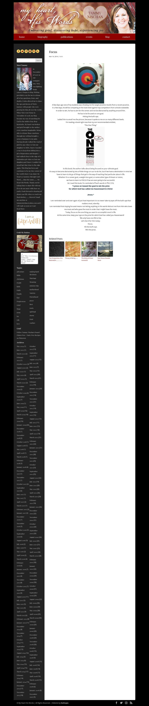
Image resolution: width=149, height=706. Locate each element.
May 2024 (20, 346)
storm (32, 315)
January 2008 (34, 690)
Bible (18, 275)
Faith (61, 56)
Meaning (33, 282)
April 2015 (20, 612)
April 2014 (20, 668)
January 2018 (21, 467)
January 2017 (21, 513)
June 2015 (20, 604)
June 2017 (20, 494)
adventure (20, 272)
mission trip (34, 286)
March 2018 (21, 457)
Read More (21, 209)
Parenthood (34, 297)
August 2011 (34, 478)
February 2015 (22, 619)
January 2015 (21, 623)
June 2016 (20, 548)
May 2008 (33, 673)
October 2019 (21, 393)
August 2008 (34, 661)
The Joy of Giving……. (71, 258)
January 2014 (21, 682)
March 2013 (34, 378)
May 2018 (20, 449)
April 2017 (20, 502)
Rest (31, 304)
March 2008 (34, 680)
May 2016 (20, 551)
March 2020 (21, 383)
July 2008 (33, 665)
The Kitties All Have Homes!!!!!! (87, 259)
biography (43, 36)
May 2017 (20, 498)
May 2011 (33, 489)
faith (18, 286)
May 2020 (20, 375)
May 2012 (33, 430)
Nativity (32, 293)
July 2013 (33, 363)
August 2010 (34, 537)
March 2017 (21, 506)
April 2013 (33, 374)
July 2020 (20, 371)
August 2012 (34, 419)
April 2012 (33, 434)
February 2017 (22, 509)
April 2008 (33, 676)
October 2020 (22, 364)
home (22, 36)
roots (31, 308)
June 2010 (33, 545)
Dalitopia (64, 703)
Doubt (19, 283)
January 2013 (34, 388)
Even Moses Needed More (104, 259)
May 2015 (20, 608)
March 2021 (21, 354)
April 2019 (20, 411)
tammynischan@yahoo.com (27, 203)
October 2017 (21, 484)
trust (31, 319)
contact (126, 36)
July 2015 (20, 600)
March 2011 (34, 496)
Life (18, 320)
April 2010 (33, 552)
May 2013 (33, 371)
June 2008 (33, 669)
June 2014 (20, 660)
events (89, 36)
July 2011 (33, 482)
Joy (18, 316)
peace (32, 301)
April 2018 (20, 453)
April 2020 (20, 379)
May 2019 (20, 407)
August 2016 (21, 540)
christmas (20, 279)
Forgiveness (21, 301)
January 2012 (34, 448)
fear (18, 298)
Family (19, 294)
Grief (18, 305)
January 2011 (34, 507)
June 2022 (20, 350)
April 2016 (20, 555)
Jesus (18, 312)
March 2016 (21, 559)
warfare (32, 323)
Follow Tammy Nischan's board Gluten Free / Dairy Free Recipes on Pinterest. (28, 335)
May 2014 (20, 664)
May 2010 (33, 548)
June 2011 (33, 485)
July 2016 (20, 544)
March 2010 (34, 556)
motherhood (34, 289)
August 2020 (21, 368)
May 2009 (33, 610)
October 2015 (21, 586)
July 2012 (33, 422)
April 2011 (33, 493)
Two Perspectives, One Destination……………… (56, 259)
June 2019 (20, 403)
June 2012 (33, 426)
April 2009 (33, 614)
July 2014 (20, 657)
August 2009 (34, 599)
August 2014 (21, 653)
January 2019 (21, 425)
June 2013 (33, 367)
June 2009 (33, 607)
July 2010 (33, 541)
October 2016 (21, 530)
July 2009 (33, 603)
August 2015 (21, 597)
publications (67, 36)
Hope (19, 309)
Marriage (33, 278)
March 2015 (21, 615)
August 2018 (21, 446)
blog (107, 36)
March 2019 (21, 414)
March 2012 (34, 437)
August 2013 (34, 359)
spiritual (33, 312)
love (18, 324)
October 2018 (21, 442)
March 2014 (21, 672)
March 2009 (34, 618)
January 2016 (21, 569)
